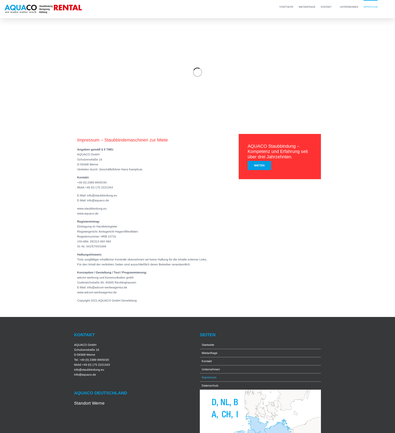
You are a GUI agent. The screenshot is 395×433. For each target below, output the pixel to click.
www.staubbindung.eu (92, 208)
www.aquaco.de (87, 213)
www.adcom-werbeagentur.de (97, 292)
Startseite (208, 344)
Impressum (209, 377)
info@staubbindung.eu (102, 195)
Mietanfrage (209, 353)
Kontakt (207, 361)
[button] (384, 6)
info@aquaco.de (98, 200)
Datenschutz (210, 385)
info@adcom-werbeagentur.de (107, 287)
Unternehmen (211, 369)
